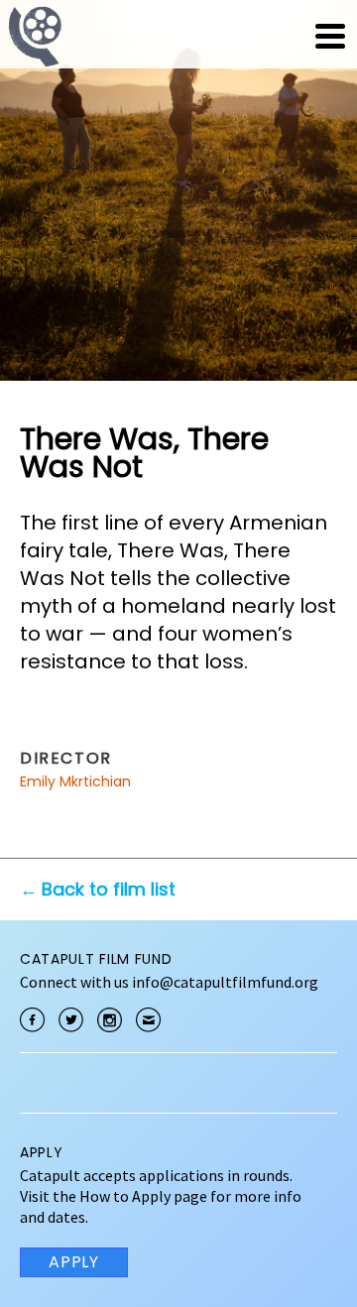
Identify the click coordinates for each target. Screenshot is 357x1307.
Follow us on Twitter (71, 1020)
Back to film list (109, 889)
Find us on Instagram (109, 1020)
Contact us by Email (148, 1020)
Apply (74, 1261)
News (205, 36)
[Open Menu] (330, 36)
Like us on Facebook (32, 1020)
